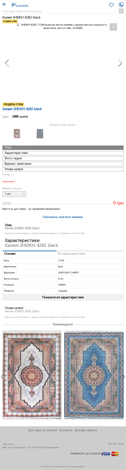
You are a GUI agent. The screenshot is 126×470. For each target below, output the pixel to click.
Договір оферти (86, 430)
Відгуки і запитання (18, 164)
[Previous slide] (2, 376)
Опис (8, 147)
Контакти (65, 430)
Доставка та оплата (42, 430)
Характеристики (16, 153)
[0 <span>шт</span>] (111, 5)
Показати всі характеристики (63, 297)
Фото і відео (13, 158)
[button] (6, 63)
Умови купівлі (14, 169)
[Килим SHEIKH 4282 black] (63, 26)
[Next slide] (124, 376)
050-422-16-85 (116, 444)
